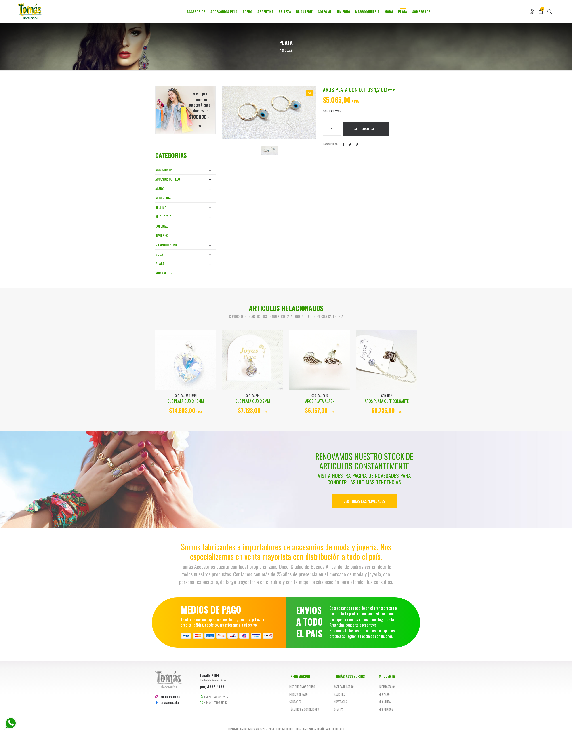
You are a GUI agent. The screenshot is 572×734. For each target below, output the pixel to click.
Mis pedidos (386, 709)
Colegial (325, 11)
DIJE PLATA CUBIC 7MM (252, 401)
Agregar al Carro (366, 129)
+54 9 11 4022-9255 (215, 697)
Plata (402, 11)
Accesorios (196, 11)
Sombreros (421, 11)
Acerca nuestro (344, 686)
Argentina (265, 11)
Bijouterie (304, 11)
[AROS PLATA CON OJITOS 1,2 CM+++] (309, 93)
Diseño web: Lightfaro (330, 729)
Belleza (285, 11)
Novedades (340, 701)
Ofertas (339, 709)
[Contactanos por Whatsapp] (10, 723)
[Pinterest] (357, 144)
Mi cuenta (385, 701)
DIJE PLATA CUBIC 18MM (185, 401)
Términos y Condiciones (304, 709)
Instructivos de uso (302, 686)
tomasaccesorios (169, 696)
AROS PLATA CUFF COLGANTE (387, 401)
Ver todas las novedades (364, 501)
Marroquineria (367, 11)
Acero (247, 11)
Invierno (343, 11)
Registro (339, 694)
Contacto (295, 701)
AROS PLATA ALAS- (319, 401)
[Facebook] (343, 144)
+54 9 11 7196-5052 (215, 702)
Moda (389, 11)
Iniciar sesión (387, 686)
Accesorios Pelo (224, 11)
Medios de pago (298, 694)
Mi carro (384, 694)
